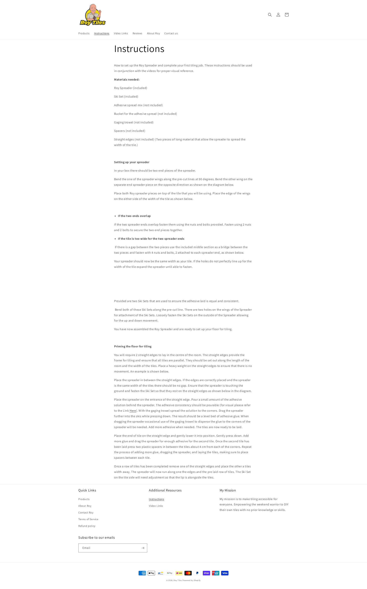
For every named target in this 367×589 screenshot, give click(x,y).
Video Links (156, 506)
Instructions (156, 499)
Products (84, 499)
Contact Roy (85, 512)
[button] (270, 15)
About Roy (84, 506)
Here (133, 411)
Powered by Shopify (192, 580)
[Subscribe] (143, 547)
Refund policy (86, 526)
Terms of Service (88, 519)
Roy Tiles (178, 580)
